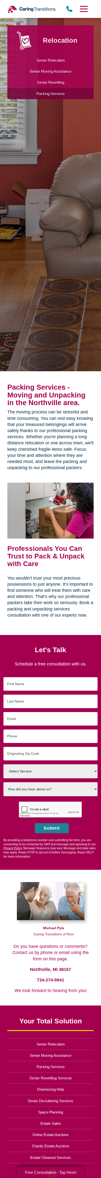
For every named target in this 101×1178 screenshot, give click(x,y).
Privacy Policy (12, 848)
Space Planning (50, 1112)
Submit (52, 828)
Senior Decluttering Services (50, 1101)
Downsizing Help (50, 1089)
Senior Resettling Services (50, 1078)
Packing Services (51, 1067)
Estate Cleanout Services (50, 1157)
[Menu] (83, 9)
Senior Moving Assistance (50, 1055)
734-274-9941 (50, 980)
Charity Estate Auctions (50, 1146)
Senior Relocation (51, 1044)
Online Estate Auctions (50, 1135)
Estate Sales (50, 1123)
